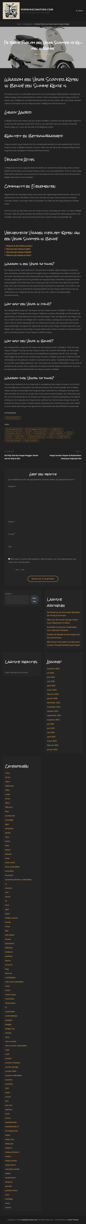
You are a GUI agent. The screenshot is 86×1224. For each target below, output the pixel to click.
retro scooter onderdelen (16, 1045)
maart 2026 (52, 690)
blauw (7, 849)
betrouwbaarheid (14, 429)
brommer (9, 875)
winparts (9, 1182)
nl (6, 1007)
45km (7, 803)
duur (28, 433)
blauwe (8, 854)
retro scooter (10, 1041)
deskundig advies (14, 433)
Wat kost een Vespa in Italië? (18, 249)
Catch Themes (73, 1220)
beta (7, 845)
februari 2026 (52, 694)
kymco (8, 960)
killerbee (8, 947)
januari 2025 (52, 749)
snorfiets (9, 1084)
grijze (7, 913)
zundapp (9, 1199)
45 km (7, 798)
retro (7, 1037)
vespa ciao (9, 1139)
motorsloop (10, 1003)
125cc (7, 773)
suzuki (8, 1096)
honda (8, 922)
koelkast (8, 956)
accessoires (10, 815)
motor (8, 990)
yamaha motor (11, 1190)
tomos (8, 1118)
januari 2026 (52, 698)
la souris (8, 964)
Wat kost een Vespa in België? (18, 252)
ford (7, 905)
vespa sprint (10, 1165)
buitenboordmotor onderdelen (18, 879)
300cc (7, 790)
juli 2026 (50, 673)
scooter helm (10, 1071)
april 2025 (51, 736)
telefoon (8, 1109)
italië (69, 433)
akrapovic (9, 828)
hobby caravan (11, 918)
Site (10, 546)
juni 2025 (51, 728)
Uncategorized (27, 24)
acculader (9, 820)
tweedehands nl (12, 1126)
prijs (51, 437)
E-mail (11, 534)
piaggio (8, 1024)
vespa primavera (12, 1152)
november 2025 (53, 707)
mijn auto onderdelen (14, 981)
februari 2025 (52, 745)
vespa (7, 1135)
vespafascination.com (37, 9)
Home (19, 24)
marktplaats (10, 977)
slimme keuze (63, 437)
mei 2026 (51, 681)
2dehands (9, 786)
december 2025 (53, 702)
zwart (7, 1203)
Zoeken (8, 593)
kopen (9, 437)
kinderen (9, 952)
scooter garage (11, 1067)
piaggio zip (9, 1028)
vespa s (8, 1156)
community (56, 429)
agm (7, 824)
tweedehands (11, 1122)
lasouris (8, 973)
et (6, 901)
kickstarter (9, 943)
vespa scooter (31, 440)
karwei (8, 939)
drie (7, 892)
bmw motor (10, 862)
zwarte (8, 1207)
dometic (8, 888)
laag (7, 969)
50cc (7, 811)
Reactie (12, 486)
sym (7, 1101)
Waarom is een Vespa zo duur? (19, 245)
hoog (7, 926)
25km (7, 781)
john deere (9, 935)
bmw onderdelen (12, 867)
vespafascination (44, 54)
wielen (8, 1173)
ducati (7, 896)
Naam (11, 521)
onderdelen (10, 1011)
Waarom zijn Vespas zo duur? (18, 255)
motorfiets (9, 999)
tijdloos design (13, 440)
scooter (8, 1058)
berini (7, 841)
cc (6, 884)
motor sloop (10, 994)
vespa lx (8, 1148)
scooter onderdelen (13, 1075)
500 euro (9, 807)
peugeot (8, 1020)
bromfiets (9, 871)
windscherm (10, 1177)
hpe (6, 930)
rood (7, 1054)
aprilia (7, 832)
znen (7, 1194)
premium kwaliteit (36, 437)
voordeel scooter (12, 1169)
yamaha (8, 1186)
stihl (7, 1088)
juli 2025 (50, 724)
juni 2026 (51, 677)
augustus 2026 (53, 668)
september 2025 (54, 715)
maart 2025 (52, 741)
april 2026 (51, 685)
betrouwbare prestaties (36, 429)
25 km (7, 777)
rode (7, 1050)
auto (7, 837)
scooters (9, 1079)
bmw (7, 858)
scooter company (12, 1062)
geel (7, 909)
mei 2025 (51, 732)
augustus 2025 (53, 719)
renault (8, 1033)
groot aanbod (56, 433)
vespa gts (9, 1143)
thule (7, 1114)
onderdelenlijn (11, 1016)
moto (7, 986)
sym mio (8, 1105)
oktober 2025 (52, 711)
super (7, 1092)
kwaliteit (20, 437)
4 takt (7, 794)
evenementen (40, 433)
